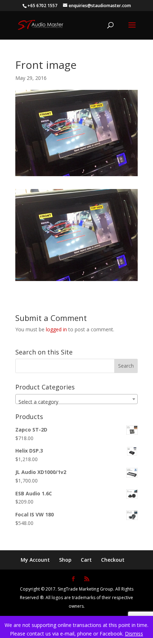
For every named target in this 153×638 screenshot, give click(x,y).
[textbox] (76, 401)
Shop (65, 559)
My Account (35, 559)
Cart (86, 559)
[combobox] (76, 399)
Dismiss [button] (134, 633)
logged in (56, 329)
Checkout (113, 559)
